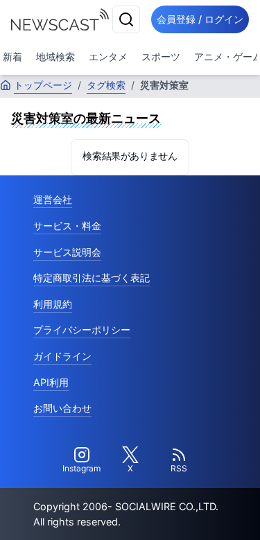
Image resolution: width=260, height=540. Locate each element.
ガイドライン (62, 356)
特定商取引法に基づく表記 (91, 278)
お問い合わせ (62, 408)
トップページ (43, 85)
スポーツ (160, 56)
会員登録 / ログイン (200, 19)
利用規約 (52, 304)
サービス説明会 (67, 252)
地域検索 (55, 56)
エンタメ (108, 56)
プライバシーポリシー (81, 330)
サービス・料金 (67, 226)
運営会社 (52, 199)
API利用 (51, 382)
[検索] (126, 19)
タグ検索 (106, 85)
